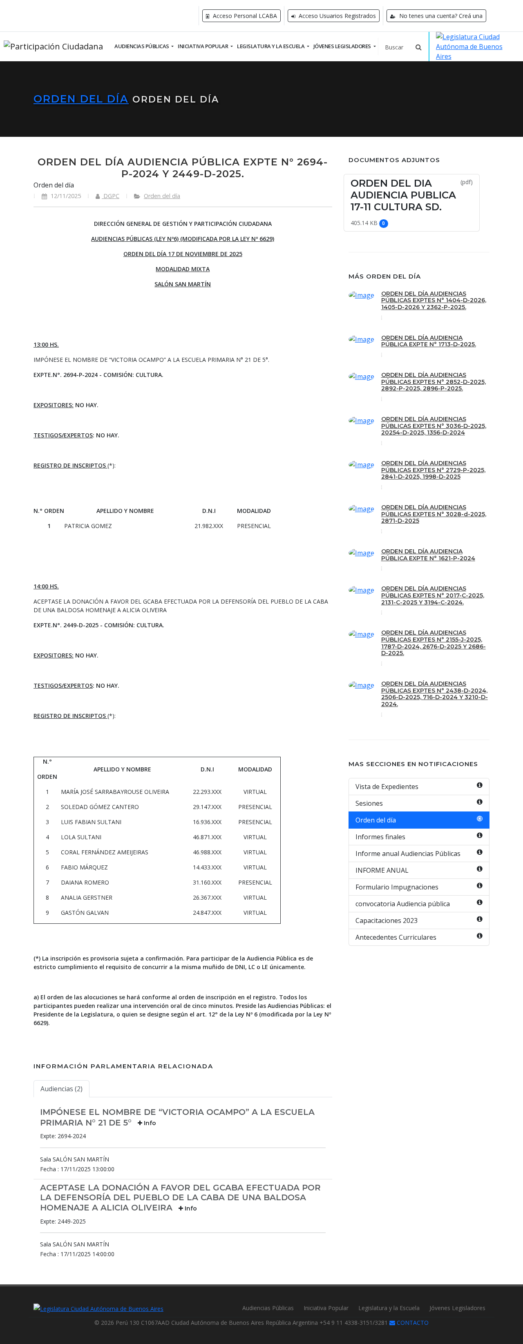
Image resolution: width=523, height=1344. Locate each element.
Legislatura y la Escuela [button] (271, 46)
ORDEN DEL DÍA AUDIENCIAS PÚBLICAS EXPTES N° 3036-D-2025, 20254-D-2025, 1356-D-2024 (433, 426)
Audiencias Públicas (268, 1308)
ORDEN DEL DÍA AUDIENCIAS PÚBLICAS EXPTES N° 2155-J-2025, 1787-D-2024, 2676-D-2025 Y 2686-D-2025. (433, 643)
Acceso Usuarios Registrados (336, 16)
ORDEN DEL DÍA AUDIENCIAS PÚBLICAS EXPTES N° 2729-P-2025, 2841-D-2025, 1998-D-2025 (433, 470)
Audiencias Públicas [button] (142, 46)
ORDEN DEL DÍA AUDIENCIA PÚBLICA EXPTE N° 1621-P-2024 (428, 555)
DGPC (110, 196)
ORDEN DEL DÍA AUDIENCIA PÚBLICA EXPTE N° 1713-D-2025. (428, 341)
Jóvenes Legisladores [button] (342, 46)
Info (149, 1123)
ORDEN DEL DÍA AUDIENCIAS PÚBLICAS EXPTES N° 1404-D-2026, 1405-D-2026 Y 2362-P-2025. (433, 300)
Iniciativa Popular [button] (203, 46)
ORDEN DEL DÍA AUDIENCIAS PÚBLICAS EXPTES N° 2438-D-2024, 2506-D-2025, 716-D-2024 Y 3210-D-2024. (434, 694)
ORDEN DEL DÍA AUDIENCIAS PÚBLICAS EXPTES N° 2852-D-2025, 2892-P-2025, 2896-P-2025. (433, 381)
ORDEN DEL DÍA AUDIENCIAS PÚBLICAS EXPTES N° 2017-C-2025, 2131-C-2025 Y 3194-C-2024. (432, 595)
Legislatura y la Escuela (389, 1308)
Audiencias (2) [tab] (61, 1088)
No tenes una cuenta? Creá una (440, 16)
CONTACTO (412, 1322)
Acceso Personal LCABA (244, 16)
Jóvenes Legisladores (457, 1308)
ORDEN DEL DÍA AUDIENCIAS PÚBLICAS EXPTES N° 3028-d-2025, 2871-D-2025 (433, 514)
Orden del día (81, 99)
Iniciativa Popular (326, 1308)
